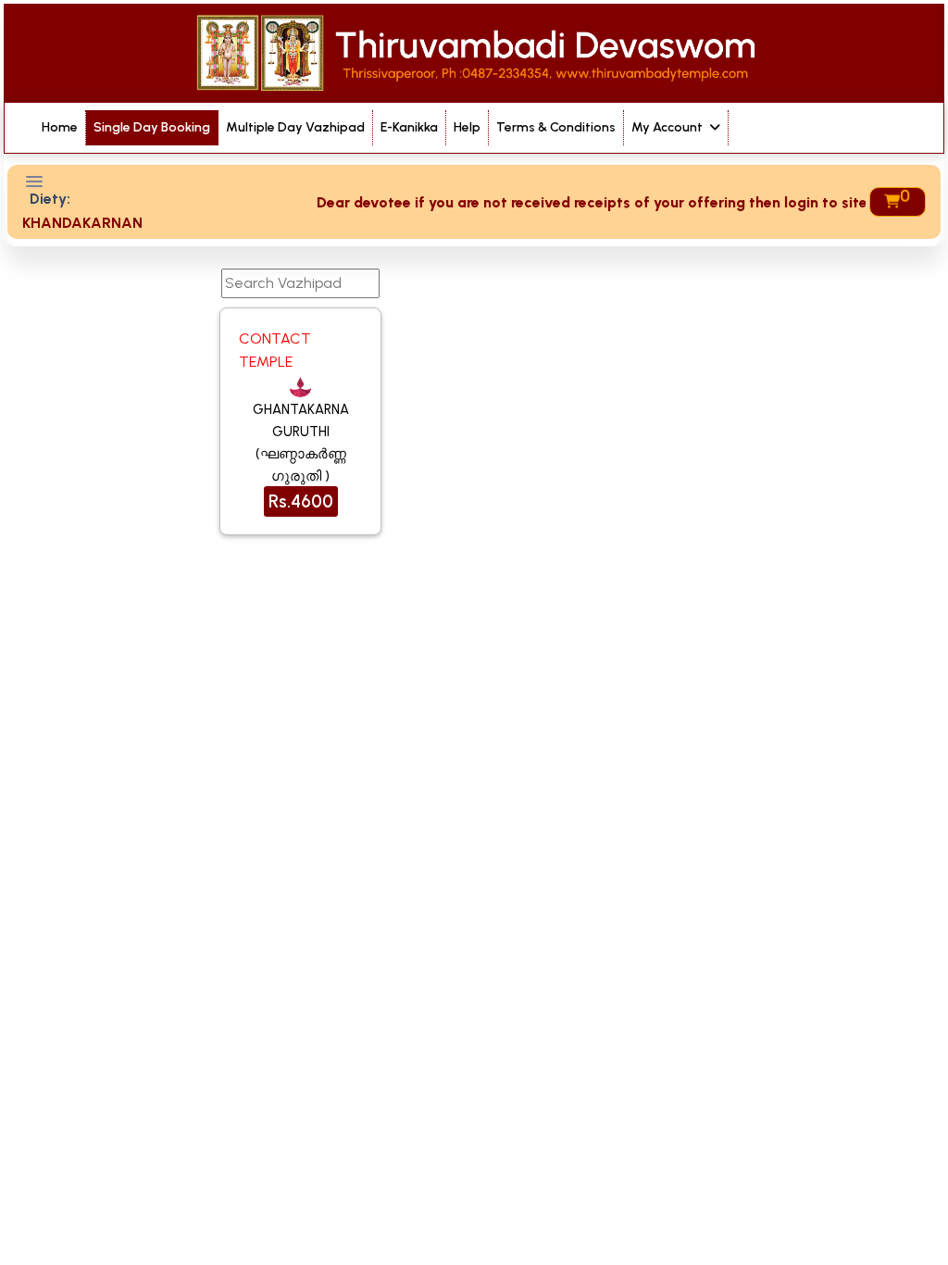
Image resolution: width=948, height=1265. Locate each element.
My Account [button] (668, 127)
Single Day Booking (152, 127)
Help (467, 127)
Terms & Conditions (556, 127)
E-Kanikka (409, 127)
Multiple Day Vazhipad (295, 127)
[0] (890, 202)
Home (60, 127)
